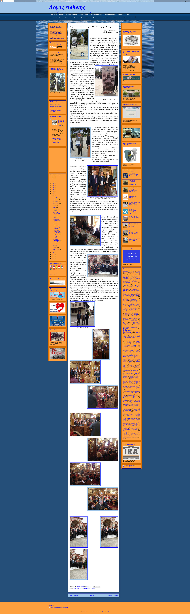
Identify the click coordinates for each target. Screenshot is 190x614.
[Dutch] (51, 268)
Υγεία (124, 425)
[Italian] (62, 266)
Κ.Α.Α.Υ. (131, 364)
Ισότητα (124, 361)
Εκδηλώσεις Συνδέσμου (81, 588)
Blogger (107, 611)
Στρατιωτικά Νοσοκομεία (129, 406)
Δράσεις (74, 588)
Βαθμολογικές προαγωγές (129, 299)
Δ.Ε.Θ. (138, 310)
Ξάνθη (136, 385)
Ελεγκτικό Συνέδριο (134, 335)
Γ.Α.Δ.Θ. (126, 305)
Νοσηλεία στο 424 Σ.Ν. (128, 385)
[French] (54, 266)
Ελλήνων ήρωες (136, 336)
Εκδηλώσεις (126, 328)
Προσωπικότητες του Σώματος (130, 404)
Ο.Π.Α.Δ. (125, 386)
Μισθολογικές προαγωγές (128, 377)
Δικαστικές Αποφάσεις (135, 318)
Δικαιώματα (125, 318)
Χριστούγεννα (134, 433)
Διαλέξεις (125, 315)
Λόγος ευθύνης (67, 7)
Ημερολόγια (130, 357)
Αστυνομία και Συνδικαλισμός (130, 296)
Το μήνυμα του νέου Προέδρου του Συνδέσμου (133, 225)
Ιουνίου (55, 205)
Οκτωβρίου (56, 201)
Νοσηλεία (136, 383)
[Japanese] (59, 268)
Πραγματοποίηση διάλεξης (57, 227)
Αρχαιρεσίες (130, 293)
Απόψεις (125, 290)
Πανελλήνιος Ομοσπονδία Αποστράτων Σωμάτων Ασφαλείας (56, 110)
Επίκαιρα (129, 342)
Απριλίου (55, 245)
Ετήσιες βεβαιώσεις (126, 345)
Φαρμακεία (136, 428)
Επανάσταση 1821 (129, 341)
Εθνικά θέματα (126, 323)
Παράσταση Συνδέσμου (129, 397)
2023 (53, 181)
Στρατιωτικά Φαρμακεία (129, 408)
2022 (53, 183)
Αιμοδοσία (135, 277)
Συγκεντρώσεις (126, 409)
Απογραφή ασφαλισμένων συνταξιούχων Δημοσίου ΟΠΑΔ (133, 211)
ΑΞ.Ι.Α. (136, 286)
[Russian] (54, 268)
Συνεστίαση (128, 415)
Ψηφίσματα (125, 435)
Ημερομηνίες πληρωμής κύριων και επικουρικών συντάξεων (131, 359)
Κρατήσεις (131, 367)
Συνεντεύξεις (137, 414)
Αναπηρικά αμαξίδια (128, 285)
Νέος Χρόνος (132, 380)
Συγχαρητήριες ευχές (136, 409)
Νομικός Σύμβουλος (84, 14)
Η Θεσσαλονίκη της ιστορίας (131, 348)
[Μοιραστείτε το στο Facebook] (98, 586)
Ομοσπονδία (137, 391)
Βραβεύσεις (125, 304)
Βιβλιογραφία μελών (133, 303)
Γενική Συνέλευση (133, 306)
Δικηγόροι (127, 319)
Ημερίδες (124, 357)
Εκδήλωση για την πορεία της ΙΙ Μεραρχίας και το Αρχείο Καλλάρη (61, 123)
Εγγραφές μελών (95, 17)
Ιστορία (130, 361)
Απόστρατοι (134, 289)
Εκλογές (128, 333)
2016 (53, 195)
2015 (53, 252)
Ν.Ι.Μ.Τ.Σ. (126, 380)
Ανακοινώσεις (127, 284)
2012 (53, 258)
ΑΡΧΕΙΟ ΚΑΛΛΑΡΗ (56, 119)
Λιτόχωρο (93, 588)
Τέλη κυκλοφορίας (127, 424)
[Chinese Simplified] (54, 270)
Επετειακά (137, 341)
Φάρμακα (131, 428)
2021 (53, 185)
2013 (53, 256)
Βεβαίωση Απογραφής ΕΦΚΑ (128, 301)
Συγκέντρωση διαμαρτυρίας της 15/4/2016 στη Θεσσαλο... (57, 232)
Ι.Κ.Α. (137, 360)
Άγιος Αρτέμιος (127, 273)
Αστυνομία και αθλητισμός (132, 295)
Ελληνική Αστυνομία (55, 104)
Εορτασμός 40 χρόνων (135, 340)
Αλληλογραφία (134, 281)
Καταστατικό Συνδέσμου (129, 17)
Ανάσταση (137, 285)
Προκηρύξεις (137, 401)
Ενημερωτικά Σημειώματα (131, 337)
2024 (53, 179)
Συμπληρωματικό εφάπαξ (57, 209)
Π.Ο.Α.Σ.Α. (125, 394)
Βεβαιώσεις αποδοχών (134, 300)
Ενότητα (124, 338)
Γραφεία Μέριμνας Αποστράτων (129, 310)
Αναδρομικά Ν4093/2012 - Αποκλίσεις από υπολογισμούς (132, 182)
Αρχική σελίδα (53, 14)
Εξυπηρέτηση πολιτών (133, 338)
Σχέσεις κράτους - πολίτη (128, 419)
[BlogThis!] (95, 586)
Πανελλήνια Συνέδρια (129, 396)
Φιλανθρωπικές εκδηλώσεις (130, 429)
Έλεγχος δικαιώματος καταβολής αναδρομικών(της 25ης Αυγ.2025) (134, 189)
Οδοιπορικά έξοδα (134, 386)
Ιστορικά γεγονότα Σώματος (131, 362)
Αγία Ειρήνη (131, 272)
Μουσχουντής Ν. (135, 378)
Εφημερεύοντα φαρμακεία (110, 14)
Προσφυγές (127, 402)
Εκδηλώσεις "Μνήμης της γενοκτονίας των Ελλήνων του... (56, 215)
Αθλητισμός (125, 277)
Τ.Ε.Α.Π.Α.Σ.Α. (126, 422)
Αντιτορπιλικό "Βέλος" (129, 286)
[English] (51, 266)
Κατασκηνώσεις (131, 365)
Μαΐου (54, 207)
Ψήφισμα (136, 434)
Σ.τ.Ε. (138, 404)
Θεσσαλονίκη (131, 360)
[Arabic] (51, 270)
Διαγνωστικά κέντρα (127, 314)
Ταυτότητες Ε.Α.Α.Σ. (134, 423)
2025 (53, 177)
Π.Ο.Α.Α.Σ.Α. (134, 392)
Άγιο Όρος (138, 272)
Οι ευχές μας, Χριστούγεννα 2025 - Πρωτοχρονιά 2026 (134, 175)
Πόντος (130, 401)
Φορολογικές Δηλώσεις (128, 432)
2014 (53, 254)
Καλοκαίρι (124, 365)
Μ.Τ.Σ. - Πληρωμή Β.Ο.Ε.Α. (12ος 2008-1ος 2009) (134, 218)
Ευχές (135, 345)
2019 (53, 189)
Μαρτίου (55, 247)
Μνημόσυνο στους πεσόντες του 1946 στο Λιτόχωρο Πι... (57, 241)
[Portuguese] (57, 268)
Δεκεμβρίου (56, 197)
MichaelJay (100, 611)
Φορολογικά (133, 430)
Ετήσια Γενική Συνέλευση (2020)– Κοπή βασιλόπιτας (133, 232)
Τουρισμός (136, 424)
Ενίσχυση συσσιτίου (56, 224)
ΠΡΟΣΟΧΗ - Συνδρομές (116, 17)
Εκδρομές (88, 588)
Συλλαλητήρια (128, 410)
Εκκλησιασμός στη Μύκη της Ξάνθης (56, 220)
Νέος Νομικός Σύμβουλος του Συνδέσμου (132, 196)
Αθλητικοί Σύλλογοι (134, 276)
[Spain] (59, 266)
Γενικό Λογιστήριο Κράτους (130, 308)
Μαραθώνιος (135, 371)
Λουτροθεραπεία (126, 370)
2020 (53, 187)
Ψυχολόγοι (133, 435)
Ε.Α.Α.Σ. (125, 320)
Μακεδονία (128, 371)
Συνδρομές (131, 414)
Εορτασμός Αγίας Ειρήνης (57, 236)
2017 (53, 193)
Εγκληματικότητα (134, 322)
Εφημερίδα (125, 346)
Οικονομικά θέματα (131, 388)
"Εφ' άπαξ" (125, 271)
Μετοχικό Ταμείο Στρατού (56, 106)
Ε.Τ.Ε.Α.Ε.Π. (134, 320)
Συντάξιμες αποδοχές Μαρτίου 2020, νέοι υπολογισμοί (134, 239)
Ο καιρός (127, 14)
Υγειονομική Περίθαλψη (133, 425)
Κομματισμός (135, 366)
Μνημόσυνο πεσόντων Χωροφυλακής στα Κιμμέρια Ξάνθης (134, 203)
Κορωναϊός (125, 367)
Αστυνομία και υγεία (129, 298)
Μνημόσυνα (126, 378)
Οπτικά (126, 392)
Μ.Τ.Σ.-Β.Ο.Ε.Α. (135, 370)
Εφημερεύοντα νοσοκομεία (96, 14)
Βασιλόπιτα (125, 300)
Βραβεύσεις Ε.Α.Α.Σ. (135, 304)
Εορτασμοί (125, 340)
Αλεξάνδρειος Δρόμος (128, 278)
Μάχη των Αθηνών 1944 (128, 373)
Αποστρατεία (126, 289)
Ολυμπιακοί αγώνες (129, 391)
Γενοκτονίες (125, 309)
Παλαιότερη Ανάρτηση (113, 595)
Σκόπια (126, 405)
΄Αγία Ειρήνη (132, 271)
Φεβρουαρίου (56, 249)
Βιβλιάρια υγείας (105, 17)
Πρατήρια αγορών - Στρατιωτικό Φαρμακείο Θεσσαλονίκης (62, 17)
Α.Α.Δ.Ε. (138, 271)
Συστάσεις (61, 14)
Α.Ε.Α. (125, 272)
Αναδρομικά (126, 282)
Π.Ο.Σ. (132, 394)
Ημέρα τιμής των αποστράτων (130, 356)
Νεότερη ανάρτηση (74, 595)
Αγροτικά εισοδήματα (134, 273)
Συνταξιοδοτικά (132, 418)
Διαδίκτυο (135, 314)
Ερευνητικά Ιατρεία (134, 343)
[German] (57, 266)
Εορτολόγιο (120, 14)
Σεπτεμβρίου (56, 203)
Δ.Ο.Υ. (125, 311)
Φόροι (124, 430)
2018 (53, 191)
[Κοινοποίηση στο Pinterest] (99, 586)
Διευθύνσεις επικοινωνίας (71, 14)
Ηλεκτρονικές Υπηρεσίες (128, 350)
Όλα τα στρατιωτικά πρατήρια (83, 17)
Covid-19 (135, 437)
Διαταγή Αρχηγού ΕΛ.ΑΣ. (133, 315)
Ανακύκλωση (137, 284)
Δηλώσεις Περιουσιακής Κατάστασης (131, 313)
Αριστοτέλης (132, 290)
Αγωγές (124, 274)
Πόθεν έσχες (131, 400)
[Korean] (62, 268)
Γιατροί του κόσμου (134, 309)
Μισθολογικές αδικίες (134, 376)
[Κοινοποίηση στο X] (97, 586)
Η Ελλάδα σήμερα (131, 346)
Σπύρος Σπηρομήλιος (134, 405)
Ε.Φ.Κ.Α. (125, 322)
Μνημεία (136, 377)
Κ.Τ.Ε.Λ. (136, 364)
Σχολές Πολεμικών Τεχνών (133, 420)
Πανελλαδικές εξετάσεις (133, 395)
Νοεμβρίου (55, 199)
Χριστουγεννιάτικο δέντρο (128, 434)
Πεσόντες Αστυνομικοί (128, 399)
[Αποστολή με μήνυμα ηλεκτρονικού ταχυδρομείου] (94, 586)
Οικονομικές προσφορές (134, 390)
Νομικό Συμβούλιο (133, 382)
